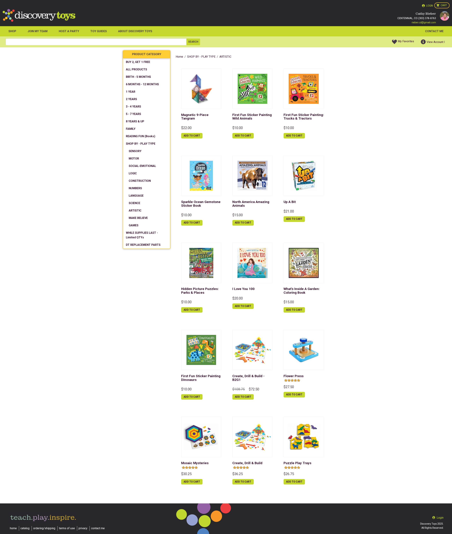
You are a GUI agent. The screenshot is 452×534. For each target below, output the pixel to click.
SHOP (12, 31)
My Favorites (406, 41)
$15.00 (237, 215)
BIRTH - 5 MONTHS (138, 77)
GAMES (133, 225)
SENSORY (135, 151)
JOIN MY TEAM (37, 31)
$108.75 (238, 389)
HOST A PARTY (69, 31)
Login (429, 5)
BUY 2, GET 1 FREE (138, 62)
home (13, 528)
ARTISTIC (135, 210)
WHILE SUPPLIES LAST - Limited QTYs (142, 235)
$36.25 (237, 474)
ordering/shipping (44, 528)
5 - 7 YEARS (133, 114)
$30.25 (186, 474)
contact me (98, 528)
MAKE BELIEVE (138, 218)
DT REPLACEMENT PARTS (143, 244)
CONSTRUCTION (140, 180)
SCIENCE (134, 203)
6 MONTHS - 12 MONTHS (142, 84)
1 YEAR (130, 91)
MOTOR (134, 158)
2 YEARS (131, 99)
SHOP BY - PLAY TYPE (140, 143)
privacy (83, 528)
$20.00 (237, 298)
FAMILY (130, 128)
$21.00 (289, 211)
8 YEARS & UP (135, 121)
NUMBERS (135, 188)
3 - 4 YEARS (133, 106)
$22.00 (186, 128)
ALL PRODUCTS (136, 69)
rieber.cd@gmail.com (424, 22)
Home (179, 56)
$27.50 (289, 387)
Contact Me (434, 31)
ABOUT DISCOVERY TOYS (135, 31)
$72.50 (254, 389)
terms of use (67, 528)
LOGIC (133, 173)
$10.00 (237, 128)
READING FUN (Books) (140, 136)
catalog (24, 528)
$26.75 (289, 474)
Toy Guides (98, 31)
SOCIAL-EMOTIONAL (142, 166)
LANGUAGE (136, 195)
